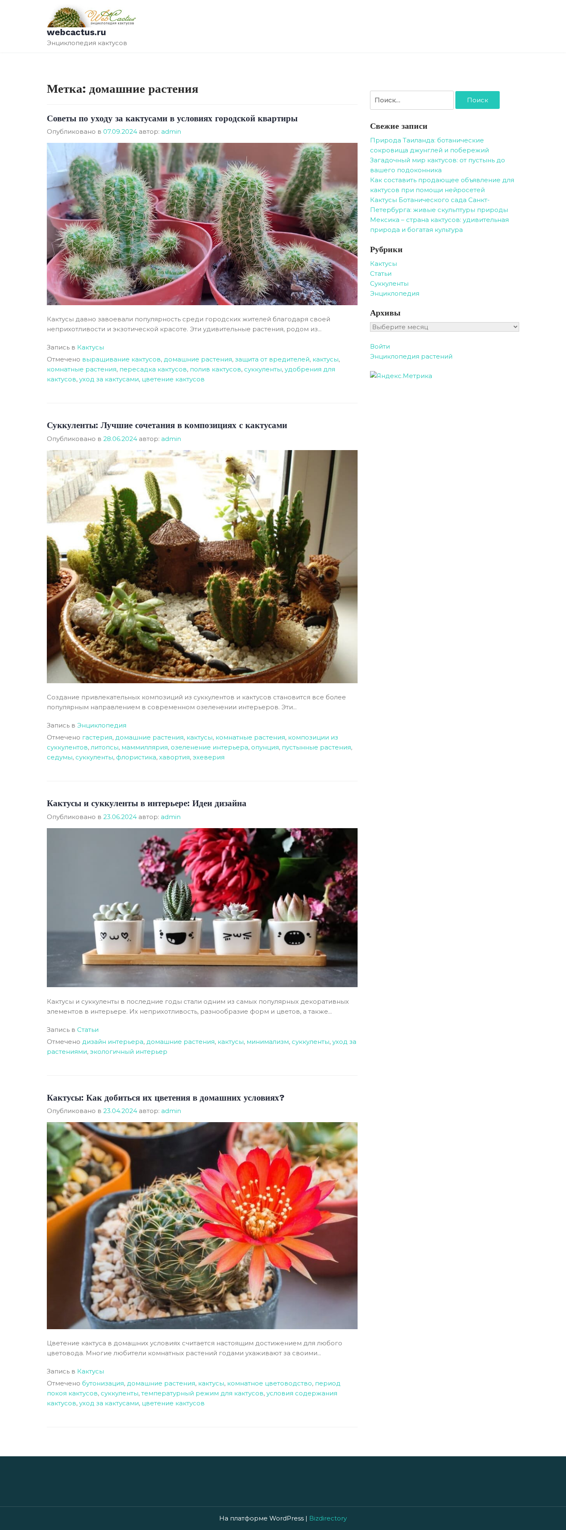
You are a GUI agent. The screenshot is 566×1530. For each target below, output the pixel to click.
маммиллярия (144, 747)
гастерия (97, 737)
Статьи (88, 1030)
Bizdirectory (328, 1518)
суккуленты (263, 369)
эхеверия (209, 757)
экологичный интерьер (128, 1051)
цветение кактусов (173, 379)
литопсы (105, 747)
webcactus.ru (76, 32)
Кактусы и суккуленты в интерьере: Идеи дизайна (147, 803)
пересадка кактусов (153, 369)
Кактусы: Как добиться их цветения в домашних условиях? (165, 1097)
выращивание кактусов (121, 359)
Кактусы (90, 347)
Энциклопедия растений (411, 356)
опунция (265, 747)
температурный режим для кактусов (202, 1393)
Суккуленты (389, 283)
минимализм (268, 1042)
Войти (380, 346)
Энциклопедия (101, 725)
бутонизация (103, 1383)
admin (171, 131)
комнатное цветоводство (269, 1383)
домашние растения (198, 359)
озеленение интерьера (209, 747)
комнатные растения (81, 369)
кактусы (325, 359)
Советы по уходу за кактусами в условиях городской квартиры (172, 118)
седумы (60, 757)
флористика (136, 757)
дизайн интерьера (112, 1042)
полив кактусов (215, 369)
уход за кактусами (109, 379)
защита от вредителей (272, 359)
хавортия (174, 757)
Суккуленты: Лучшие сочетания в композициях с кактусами (167, 425)
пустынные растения (316, 747)
